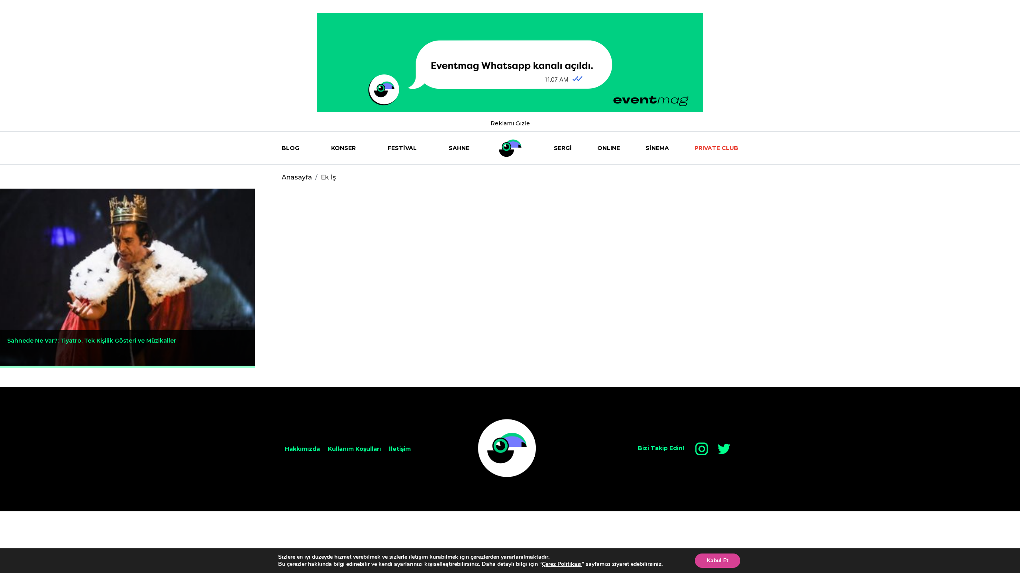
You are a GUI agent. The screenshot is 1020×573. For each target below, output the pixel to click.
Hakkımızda (302, 448)
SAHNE (459, 148)
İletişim (400, 448)
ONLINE (608, 148)
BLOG (290, 148)
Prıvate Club (716, 148)
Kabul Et (717, 560)
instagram (702, 449)
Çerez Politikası (562, 564)
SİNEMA (657, 148)
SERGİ (563, 148)
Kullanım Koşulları (354, 448)
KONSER (343, 148)
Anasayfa (297, 177)
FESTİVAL (402, 148)
